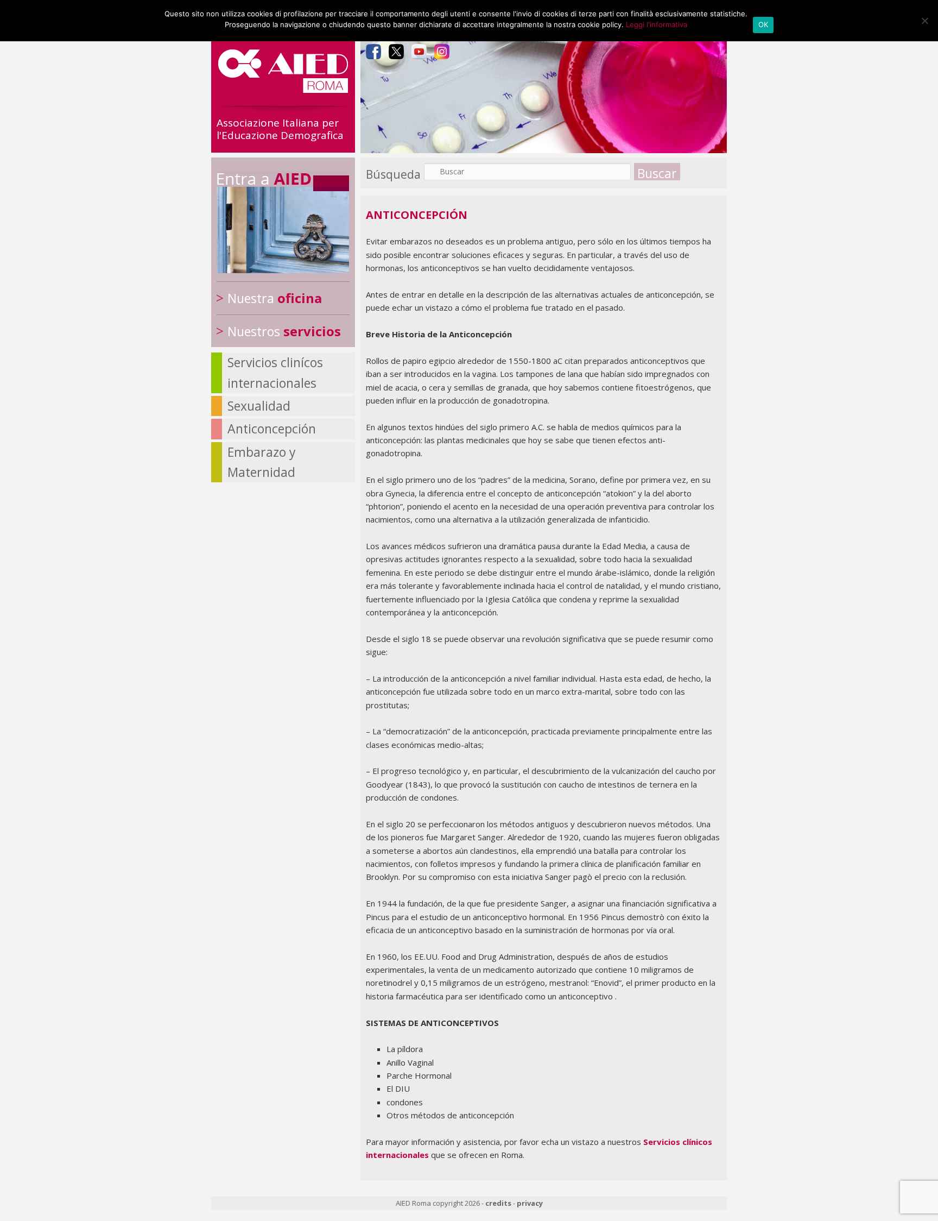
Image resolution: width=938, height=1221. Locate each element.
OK (763, 24)
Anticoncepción (271, 428)
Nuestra (274, 298)
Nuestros (284, 331)
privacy (530, 1203)
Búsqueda (393, 174)
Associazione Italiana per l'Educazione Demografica (280, 129)
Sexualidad (258, 405)
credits (498, 1203)
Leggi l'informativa (656, 24)
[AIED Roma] (283, 88)
